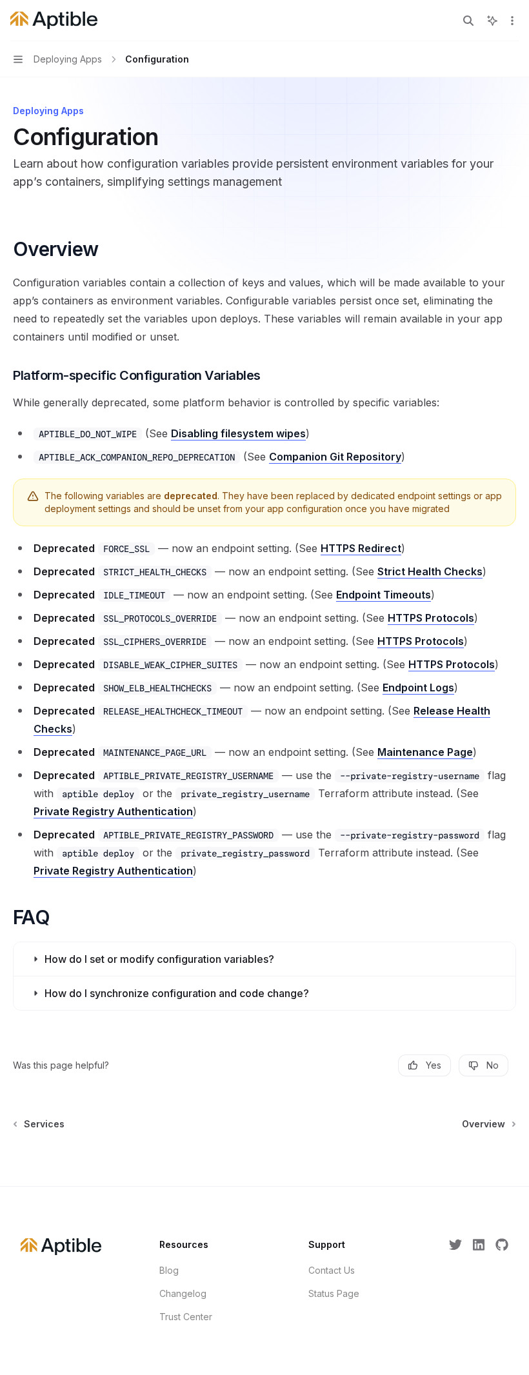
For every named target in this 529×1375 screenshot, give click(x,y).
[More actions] (512, 21)
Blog (169, 1270)
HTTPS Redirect (361, 548)
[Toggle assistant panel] (492, 20)
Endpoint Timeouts (383, 594)
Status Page (333, 1293)
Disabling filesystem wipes (238, 433)
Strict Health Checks (430, 571)
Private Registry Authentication (113, 811)
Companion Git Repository (335, 456)
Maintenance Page (425, 752)
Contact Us (331, 1270)
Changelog (182, 1293)
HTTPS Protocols (431, 617)
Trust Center (185, 1316)
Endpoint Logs (418, 687)
